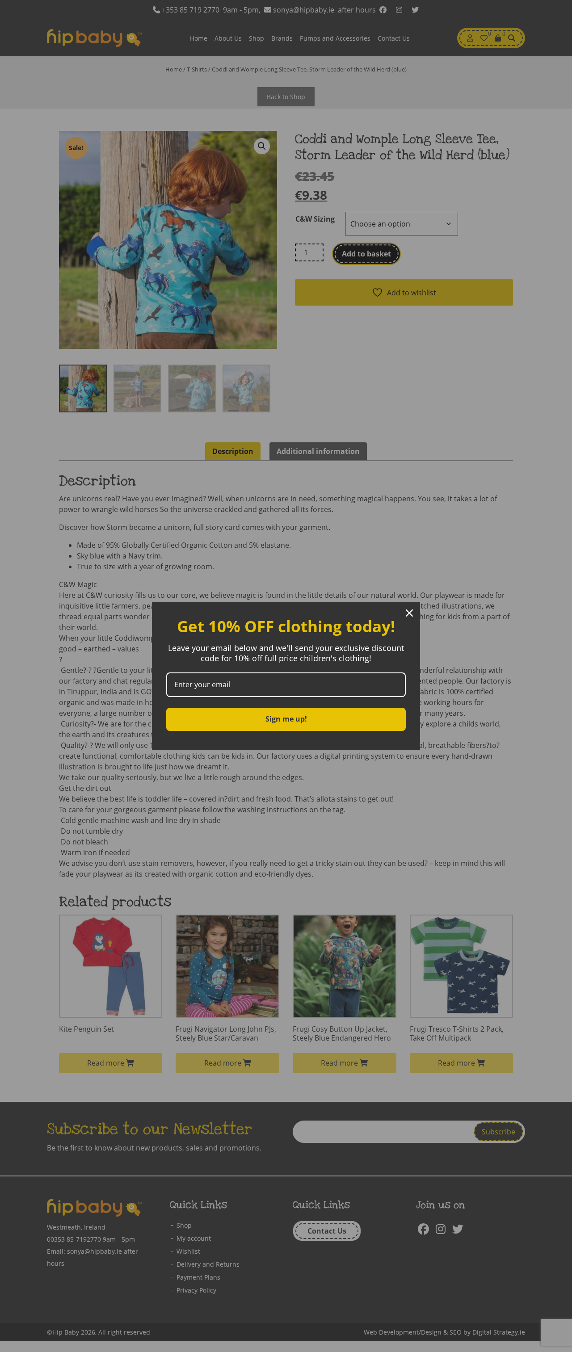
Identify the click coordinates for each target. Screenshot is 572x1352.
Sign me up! (286, 719)
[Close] (409, 613)
